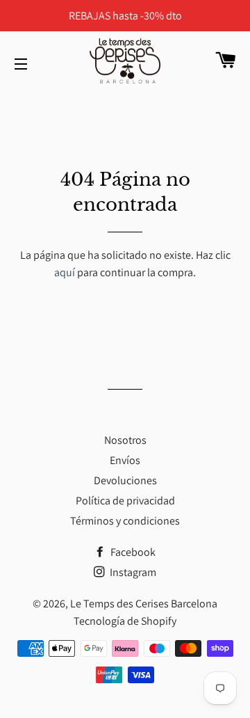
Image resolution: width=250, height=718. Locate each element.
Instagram (132, 572)
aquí (64, 272)
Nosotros (125, 440)
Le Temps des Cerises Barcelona (143, 603)
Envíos (125, 460)
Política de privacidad (125, 500)
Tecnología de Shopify (125, 621)
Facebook (132, 552)
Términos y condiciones (125, 520)
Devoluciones (125, 480)
